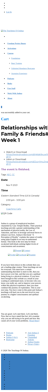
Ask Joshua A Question (33, 334)
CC (13, 174)
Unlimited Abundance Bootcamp (23, 68)
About (9, 98)
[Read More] (34, 321)
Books (9, 84)
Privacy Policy (33, 344)
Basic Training (16, 63)
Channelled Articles (32, 338)
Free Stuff (11, 88)
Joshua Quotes (33, 342)
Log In (9, 12)
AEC (9, 174)
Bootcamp (10, 340)
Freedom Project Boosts (16, 43)
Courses (10, 53)
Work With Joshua (14, 93)
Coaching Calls (13, 209)
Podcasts (10, 79)
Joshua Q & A (12, 337)
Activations (11, 48)
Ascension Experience (19, 73)
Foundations (15, 58)
